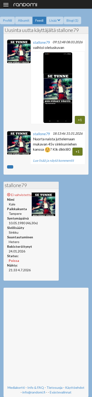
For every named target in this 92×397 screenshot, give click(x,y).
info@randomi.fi (33, 392)
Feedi (39, 20)
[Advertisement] (46, 337)
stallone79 (41, 42)
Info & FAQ (35, 387)
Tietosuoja (54, 387)
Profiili (7, 20)
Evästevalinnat (60, 392)
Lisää (53, 20)
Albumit (23, 20)
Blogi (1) (72, 20)
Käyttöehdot (74, 387)
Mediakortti (16, 387)
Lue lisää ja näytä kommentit (53, 160)
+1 (80, 120)
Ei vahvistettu (21, 195)
